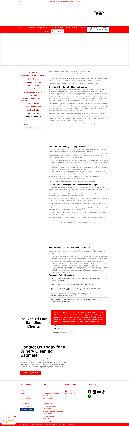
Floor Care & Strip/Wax (33, 82)
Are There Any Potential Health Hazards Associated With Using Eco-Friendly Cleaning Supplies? (75, 300)
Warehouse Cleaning (33, 107)
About (68, 28)
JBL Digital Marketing (70, 424)
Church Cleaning (33, 79)
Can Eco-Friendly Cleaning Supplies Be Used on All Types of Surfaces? (76, 284)
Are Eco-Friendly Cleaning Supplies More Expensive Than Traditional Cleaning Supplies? (75, 279)
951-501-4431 (99, 30)
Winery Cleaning (33, 113)
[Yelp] (104, 392)
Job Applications (57, 31)
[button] (79, 279)
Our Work (75, 28)
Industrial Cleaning (33, 85)
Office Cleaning (33, 95)
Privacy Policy (24, 396)
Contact (46, 31)
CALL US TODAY (99, 27)
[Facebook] (89, 392)
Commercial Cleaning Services (37, 28)
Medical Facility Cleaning (33, 92)
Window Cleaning (33, 110)
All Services (33, 72)
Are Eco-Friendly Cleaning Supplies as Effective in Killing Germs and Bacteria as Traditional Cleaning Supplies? (75, 289)
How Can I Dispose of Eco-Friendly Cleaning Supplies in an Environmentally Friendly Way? (72, 294)
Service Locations (57, 28)
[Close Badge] (15, 416)
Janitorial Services (33, 89)
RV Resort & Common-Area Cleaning (30, 99)
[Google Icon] (89, 396)
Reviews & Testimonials (26, 406)
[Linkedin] (94, 392)
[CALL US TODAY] (90, 28)
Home (22, 28)
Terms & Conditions (25, 398)
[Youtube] (99, 392)
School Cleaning (33, 103)
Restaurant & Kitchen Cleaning (33, 76)
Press (83, 28)
